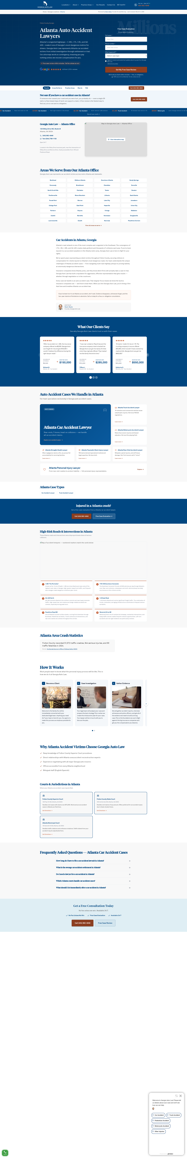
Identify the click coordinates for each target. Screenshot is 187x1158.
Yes (96, 584)
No (90, 584)
